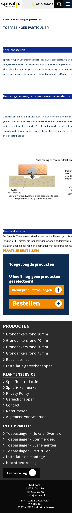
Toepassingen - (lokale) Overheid (33, 433)
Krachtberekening (21, 462)
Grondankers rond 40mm (26, 340)
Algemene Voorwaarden (25, 416)
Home (6, 19)
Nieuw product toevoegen (32, 290)
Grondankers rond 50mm (26, 346)
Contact (12, 405)
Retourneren (16, 410)
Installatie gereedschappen (29, 365)
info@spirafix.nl (36, 495)
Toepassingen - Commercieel (30, 439)
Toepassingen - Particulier (27, 450)
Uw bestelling (20, 472)
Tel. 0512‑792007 (35, 491)
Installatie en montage (25, 456)
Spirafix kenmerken (22, 387)
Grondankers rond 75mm (26, 353)
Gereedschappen (20, 399)
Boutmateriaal (18, 359)
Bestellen (26, 303)
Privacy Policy (17, 393)
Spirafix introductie (21, 381)
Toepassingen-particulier (27, 19)
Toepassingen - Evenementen (30, 445)
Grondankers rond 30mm (26, 333)
